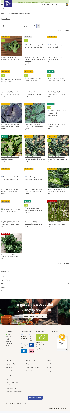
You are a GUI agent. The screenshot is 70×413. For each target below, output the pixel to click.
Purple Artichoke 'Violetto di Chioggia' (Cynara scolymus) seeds (10, 190)
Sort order (13, 26)
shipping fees (22, 403)
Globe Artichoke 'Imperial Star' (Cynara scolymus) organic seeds (35, 58)
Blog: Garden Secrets (32, 367)
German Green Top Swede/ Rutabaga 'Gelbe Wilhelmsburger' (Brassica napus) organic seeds (56, 125)
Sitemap (49, 367)
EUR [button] (42, 5)
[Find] (67, 9)
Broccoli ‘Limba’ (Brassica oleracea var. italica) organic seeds (10, 58)
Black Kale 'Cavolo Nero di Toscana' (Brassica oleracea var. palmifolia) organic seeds (58, 158)
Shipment (9, 367)
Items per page (25, 26)
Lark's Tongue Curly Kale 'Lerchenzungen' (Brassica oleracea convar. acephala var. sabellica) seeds (10, 255)
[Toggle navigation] (2, 4)
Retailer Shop (30, 360)
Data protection (11, 388)
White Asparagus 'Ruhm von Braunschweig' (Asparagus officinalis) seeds (34, 190)
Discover (4, 287)
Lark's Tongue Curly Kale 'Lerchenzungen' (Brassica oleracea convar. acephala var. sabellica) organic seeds (34, 93)
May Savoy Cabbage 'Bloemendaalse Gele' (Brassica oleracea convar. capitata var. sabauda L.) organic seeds (34, 223)
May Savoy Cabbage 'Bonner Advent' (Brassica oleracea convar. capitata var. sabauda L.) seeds (58, 190)
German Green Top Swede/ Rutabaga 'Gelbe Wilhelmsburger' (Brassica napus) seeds (10, 158)
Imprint (8, 379)
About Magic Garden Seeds (35, 316)
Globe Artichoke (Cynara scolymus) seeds (56, 58)
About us (8, 360)
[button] (48, 4)
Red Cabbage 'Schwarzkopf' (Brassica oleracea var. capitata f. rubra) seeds (11, 125)
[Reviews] (29, 62)
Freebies (49, 364)
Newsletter (29, 371)
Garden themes (6, 280)
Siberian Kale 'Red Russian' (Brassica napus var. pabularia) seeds (34, 125)
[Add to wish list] (19, 39)
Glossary (28, 364)
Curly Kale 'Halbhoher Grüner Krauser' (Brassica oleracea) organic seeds (10, 93)
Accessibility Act (11, 371)
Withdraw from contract (35, 398)
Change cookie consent (54, 371)
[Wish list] (52, 4)
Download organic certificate (42, 348)
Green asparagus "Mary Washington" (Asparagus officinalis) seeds (56, 223)
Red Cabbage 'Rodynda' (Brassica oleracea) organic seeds (56, 93)
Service (3, 291)
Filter (5, 26)
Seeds (3, 276)
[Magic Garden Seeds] (8, 5)
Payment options (11, 364)
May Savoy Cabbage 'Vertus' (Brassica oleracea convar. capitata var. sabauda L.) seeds (11, 223)
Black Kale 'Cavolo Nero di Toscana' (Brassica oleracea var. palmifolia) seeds (34, 158)
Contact (49, 360)
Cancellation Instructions (14, 392)
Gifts (2, 284)
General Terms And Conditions (12, 383)
